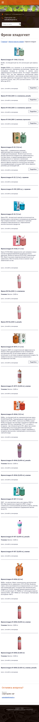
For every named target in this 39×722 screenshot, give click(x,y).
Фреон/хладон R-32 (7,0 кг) (11, 214)
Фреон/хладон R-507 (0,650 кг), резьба (15, 537)
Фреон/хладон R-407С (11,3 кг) (12, 347)
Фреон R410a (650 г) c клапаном (13, 291)
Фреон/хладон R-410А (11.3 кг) (12, 249)
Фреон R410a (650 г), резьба (11, 322)
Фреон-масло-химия (16, 42)
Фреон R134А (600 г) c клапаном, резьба (16, 96)
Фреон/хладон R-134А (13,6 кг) (12, 60)
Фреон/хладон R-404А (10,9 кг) (12, 414)
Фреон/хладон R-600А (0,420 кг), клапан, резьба (18, 668)
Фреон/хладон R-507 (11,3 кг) (12, 499)
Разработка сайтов (19, 709)
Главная (4, 42)
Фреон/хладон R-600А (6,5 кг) (12, 579)
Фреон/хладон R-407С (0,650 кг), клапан (16, 386)
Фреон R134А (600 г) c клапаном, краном (16, 108)
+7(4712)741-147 (9, 18)
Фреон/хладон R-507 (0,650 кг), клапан (15, 551)
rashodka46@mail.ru (10, 19)
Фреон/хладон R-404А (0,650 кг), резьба (15, 460)
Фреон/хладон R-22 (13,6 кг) (11, 147)
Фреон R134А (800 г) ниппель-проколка (15, 119)
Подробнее (33, 88)
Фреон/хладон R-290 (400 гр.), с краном (15, 189)
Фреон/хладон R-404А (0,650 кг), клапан (16, 475)
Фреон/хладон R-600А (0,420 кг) (13, 653)
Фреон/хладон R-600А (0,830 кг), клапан (16, 622)
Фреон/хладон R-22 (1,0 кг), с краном (14, 177)
